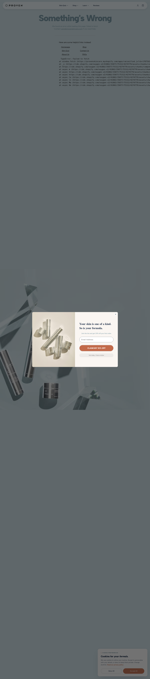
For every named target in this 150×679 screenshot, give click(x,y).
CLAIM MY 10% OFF (96, 348)
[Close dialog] (115, 314)
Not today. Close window (96, 355)
